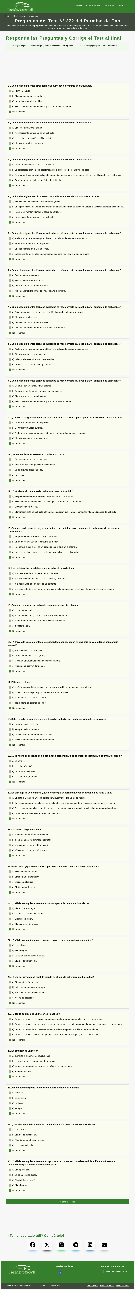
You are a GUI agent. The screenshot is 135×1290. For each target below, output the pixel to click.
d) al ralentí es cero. (21, 1071)
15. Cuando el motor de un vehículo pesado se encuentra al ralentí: (44, 605)
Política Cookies (122, 1286)
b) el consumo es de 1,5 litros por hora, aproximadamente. (39, 615)
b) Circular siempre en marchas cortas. (30, 354)
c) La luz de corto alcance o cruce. (28, 956)
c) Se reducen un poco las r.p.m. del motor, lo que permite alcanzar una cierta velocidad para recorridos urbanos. (65, 808)
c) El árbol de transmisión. (24, 1180)
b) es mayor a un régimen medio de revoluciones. (35, 1061)
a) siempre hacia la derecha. (25, 724)
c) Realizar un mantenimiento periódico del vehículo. (36, 212)
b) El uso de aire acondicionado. (27, 96)
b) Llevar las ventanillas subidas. (27, 428)
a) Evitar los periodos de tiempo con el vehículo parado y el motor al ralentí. (47, 312)
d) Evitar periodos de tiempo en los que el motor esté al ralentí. (42, 106)
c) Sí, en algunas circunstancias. (27, 470)
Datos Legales (92, 1286)
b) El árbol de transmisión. (24, 1135)
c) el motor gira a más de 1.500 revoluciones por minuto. (38, 621)
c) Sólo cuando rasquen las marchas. (29, 992)
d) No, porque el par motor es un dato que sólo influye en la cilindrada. (45, 552)
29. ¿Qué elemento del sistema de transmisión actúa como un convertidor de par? (52, 1124)
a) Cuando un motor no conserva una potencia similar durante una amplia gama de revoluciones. (57, 1019)
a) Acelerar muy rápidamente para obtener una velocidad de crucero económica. (50, 238)
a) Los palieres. (19, 945)
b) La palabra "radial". (22, 766)
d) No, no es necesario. (23, 998)
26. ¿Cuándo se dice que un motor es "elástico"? (34, 1014)
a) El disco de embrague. (24, 908)
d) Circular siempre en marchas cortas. (30, 438)
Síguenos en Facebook (71, 1274)
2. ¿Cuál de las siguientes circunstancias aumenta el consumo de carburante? (50, 122)
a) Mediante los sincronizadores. (27, 650)
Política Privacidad (107, 1286)
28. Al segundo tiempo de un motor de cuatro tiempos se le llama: (43, 1087)
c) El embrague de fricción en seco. (29, 1140)
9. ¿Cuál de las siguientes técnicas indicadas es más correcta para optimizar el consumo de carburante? (64, 380)
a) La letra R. (18, 761)
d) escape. (17, 1108)
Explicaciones (92, 5)
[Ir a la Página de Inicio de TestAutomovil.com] (20, 11)
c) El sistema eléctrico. (23, 882)
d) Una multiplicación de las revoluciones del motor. (36, 813)
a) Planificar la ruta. (21, 91)
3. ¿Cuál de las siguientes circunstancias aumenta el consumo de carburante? (50, 159)
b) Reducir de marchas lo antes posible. (31, 243)
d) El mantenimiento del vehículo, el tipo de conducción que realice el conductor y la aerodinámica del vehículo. (64, 512)
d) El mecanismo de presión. (25, 924)
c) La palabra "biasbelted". (24, 771)
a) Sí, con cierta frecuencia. (25, 982)
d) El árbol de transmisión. (24, 961)
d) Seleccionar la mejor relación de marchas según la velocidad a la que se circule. (51, 254)
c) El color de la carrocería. (25, 507)
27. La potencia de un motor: (23, 1050)
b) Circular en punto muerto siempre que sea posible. (37, 391)
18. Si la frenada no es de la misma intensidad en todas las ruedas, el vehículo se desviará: (57, 719)
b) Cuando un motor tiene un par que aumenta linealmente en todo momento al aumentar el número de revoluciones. (67, 1024)
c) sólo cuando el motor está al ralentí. (30, 845)
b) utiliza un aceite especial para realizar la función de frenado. (41, 692)
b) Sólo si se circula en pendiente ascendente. (33, 465)
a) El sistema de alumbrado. (25, 871)
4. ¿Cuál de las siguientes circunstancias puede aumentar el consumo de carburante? (54, 196)
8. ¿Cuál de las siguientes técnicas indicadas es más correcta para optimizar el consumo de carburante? (64, 344)
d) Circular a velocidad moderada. (28, 143)
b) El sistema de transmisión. (26, 877)
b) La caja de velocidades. (24, 1175)
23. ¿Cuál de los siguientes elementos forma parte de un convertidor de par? (49, 903)
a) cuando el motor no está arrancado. (30, 835)
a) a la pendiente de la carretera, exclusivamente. (35, 573)
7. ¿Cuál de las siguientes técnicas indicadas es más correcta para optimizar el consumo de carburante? (64, 307)
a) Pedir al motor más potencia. (27, 275)
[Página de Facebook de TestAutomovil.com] (60, 1274)
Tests (78, 5)
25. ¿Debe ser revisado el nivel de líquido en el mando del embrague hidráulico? (51, 977)
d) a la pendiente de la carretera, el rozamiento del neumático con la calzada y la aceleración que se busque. (63, 589)
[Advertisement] (67, 68)
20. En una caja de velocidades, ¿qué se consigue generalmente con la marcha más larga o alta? (60, 792)
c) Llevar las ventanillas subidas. (27, 101)
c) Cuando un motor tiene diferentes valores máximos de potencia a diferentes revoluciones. (55, 1029)
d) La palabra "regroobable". (25, 776)
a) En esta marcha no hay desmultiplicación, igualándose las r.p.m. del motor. (48, 798)
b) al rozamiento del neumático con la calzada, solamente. (39, 578)
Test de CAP (21, 16)
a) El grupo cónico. (21, 1170)
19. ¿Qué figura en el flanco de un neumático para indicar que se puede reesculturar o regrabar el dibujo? (65, 755)
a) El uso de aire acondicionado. (27, 128)
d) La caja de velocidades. (24, 1145)
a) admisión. (18, 1093)
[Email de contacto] (113, 1272)
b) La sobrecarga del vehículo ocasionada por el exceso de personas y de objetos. (51, 170)
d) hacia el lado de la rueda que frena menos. (33, 740)
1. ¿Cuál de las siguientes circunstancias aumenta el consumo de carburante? (50, 85)
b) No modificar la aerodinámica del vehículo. (33, 133)
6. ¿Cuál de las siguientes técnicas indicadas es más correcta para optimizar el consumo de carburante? (64, 270)
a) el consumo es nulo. (23, 610)
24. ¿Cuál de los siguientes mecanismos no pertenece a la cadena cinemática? (50, 940)
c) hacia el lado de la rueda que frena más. (32, 734)
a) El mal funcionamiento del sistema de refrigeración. (37, 201)
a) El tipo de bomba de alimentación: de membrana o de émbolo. (42, 496)
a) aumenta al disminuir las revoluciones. (31, 1056)
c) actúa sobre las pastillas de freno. (29, 697)
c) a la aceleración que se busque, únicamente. (34, 584)
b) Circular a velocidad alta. (25, 317)
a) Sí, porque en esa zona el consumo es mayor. (35, 536)
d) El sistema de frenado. (24, 887)
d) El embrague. (19, 1185)
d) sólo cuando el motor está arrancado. (31, 850)
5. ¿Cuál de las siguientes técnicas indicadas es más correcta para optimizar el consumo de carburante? (64, 233)
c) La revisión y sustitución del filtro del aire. (32, 138)
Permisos (109, 5)
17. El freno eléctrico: (19, 682)
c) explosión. (18, 1103)
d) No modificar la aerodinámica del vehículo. (33, 217)
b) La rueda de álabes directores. (27, 913)
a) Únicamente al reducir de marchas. (30, 459)
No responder (18, 112)
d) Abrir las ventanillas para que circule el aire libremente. (39, 291)
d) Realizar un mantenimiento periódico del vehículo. (36, 180)
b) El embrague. (19, 950)
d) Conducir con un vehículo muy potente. (32, 364)
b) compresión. (19, 1098)
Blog (121, 5)
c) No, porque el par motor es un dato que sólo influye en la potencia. (44, 547)
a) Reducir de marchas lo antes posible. (31, 422)
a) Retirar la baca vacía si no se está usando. (33, 164)
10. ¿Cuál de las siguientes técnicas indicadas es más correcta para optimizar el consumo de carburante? (65, 417)
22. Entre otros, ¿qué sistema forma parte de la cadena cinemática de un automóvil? (53, 866)
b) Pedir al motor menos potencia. (28, 280)
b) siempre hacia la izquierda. (26, 729)
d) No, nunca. (18, 475)
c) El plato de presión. (22, 919)
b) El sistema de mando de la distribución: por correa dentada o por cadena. (48, 501)
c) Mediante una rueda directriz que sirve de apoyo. (36, 661)
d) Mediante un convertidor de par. (28, 666)
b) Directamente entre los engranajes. (30, 655)
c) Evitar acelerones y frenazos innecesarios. (33, 359)
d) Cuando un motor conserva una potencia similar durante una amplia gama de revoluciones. (56, 1034)
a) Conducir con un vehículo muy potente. (32, 386)
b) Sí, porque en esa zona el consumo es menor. (35, 542)
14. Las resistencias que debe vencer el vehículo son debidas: (41, 568)
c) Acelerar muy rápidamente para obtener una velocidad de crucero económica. (50, 433)
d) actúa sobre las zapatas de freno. (29, 703)
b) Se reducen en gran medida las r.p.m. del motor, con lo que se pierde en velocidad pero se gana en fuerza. (63, 803)
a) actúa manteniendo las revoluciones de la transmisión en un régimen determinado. (52, 687)
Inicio (9, 16)
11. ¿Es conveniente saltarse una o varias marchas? (36, 454)
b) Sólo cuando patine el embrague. (29, 987)
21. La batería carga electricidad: (25, 829)
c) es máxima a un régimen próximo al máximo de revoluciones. (42, 1066)
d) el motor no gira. (21, 626)
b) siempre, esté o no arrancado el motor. (31, 840)
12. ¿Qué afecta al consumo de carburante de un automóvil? (40, 491)
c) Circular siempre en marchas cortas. (30, 249)
